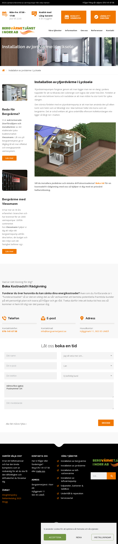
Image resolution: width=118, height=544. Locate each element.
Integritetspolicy (9, 494)
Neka (79, 537)
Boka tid (100, 183)
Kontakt (110, 30)
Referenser (97, 30)
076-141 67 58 (9, 331)
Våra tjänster (55, 30)
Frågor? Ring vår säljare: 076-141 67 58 (98, 2)
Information (71, 30)
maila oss (40, 471)
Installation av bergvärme (73, 460)
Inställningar (102, 537)
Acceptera (55, 537)
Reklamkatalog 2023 (11, 498)
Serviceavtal (67, 498)
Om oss (84, 30)
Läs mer (9, 158)
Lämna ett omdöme (105, 17)
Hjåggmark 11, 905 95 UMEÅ (94, 331)
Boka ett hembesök (75, 17)
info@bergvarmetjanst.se (53, 331)
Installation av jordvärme (73, 465)
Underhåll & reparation (72, 493)
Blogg (5, 501)
